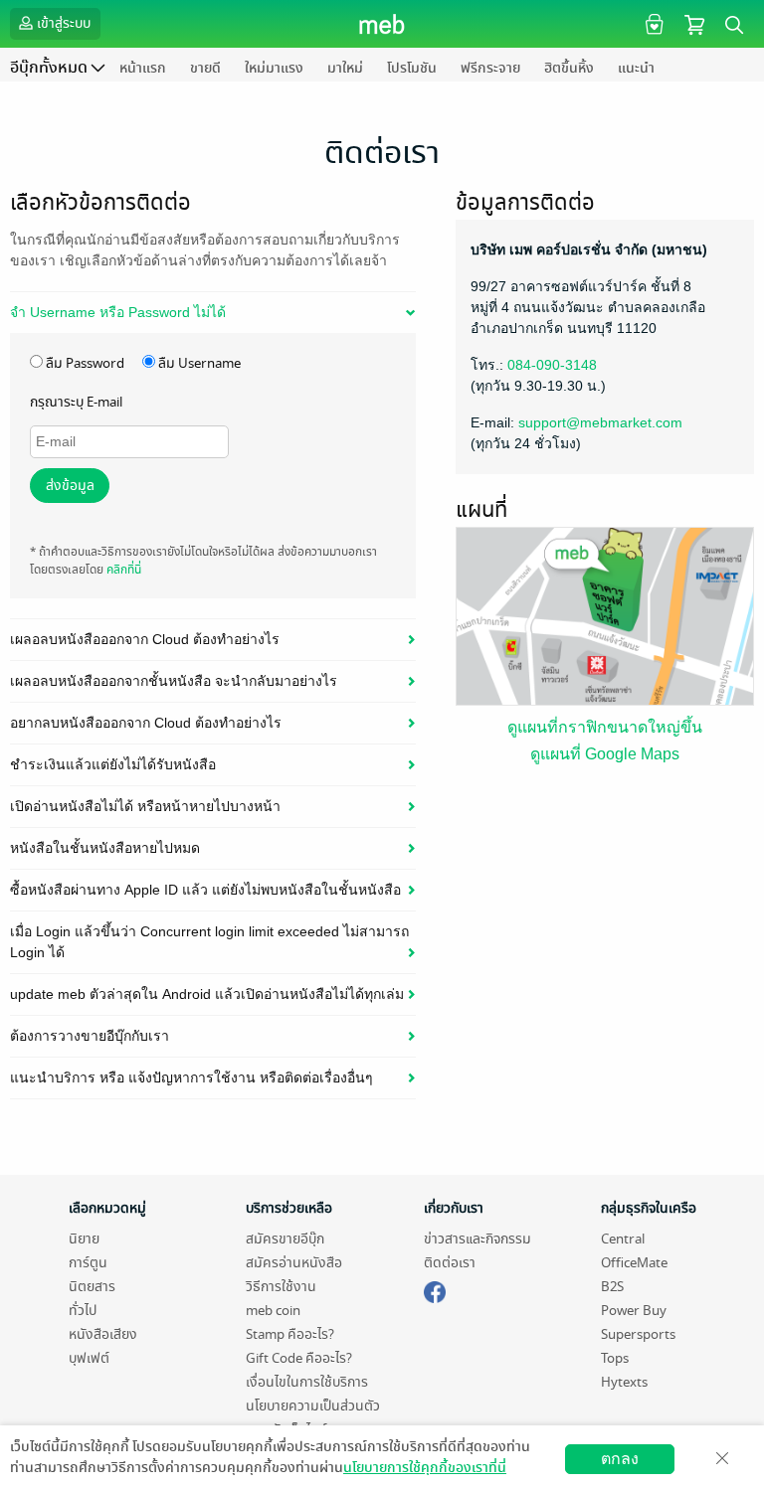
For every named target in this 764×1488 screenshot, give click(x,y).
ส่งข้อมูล (70, 485)
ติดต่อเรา (450, 1262)
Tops (615, 1358)
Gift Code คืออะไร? (299, 1358)
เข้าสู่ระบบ (64, 23)
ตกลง (620, 1458)
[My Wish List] (652, 23)
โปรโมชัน (412, 68)
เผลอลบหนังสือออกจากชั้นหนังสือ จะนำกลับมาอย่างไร (173, 681)
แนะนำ (636, 68)
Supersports (638, 1334)
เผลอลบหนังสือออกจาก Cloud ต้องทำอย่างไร (145, 639)
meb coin (273, 1310)
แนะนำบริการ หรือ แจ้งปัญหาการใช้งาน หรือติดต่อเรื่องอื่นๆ (191, 1077)
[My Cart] (694, 23)
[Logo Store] (382, 24)
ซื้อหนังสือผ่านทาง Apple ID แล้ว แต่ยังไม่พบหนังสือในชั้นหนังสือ (205, 890)
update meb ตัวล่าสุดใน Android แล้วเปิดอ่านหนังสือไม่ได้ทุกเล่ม (207, 994)
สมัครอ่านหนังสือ (294, 1262)
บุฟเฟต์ (89, 1358)
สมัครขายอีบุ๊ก (285, 1239)
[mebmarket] (435, 1289)
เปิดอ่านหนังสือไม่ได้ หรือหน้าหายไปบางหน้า (145, 806)
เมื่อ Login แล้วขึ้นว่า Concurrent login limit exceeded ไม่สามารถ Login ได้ (209, 941)
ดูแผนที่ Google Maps (604, 753)
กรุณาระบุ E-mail (76, 402)
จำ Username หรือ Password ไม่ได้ (118, 312)
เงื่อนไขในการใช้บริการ (307, 1382)
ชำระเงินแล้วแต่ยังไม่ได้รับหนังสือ (113, 764)
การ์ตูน (88, 1262)
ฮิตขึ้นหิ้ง (569, 68)
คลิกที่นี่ (123, 570)
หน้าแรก (142, 68)
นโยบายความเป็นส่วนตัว (313, 1406)
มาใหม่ (345, 68)
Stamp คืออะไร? (290, 1334)
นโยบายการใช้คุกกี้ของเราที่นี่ (424, 1467)
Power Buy (634, 1310)
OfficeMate (634, 1262)
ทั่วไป (82, 1310)
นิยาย (84, 1239)
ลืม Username (198, 363)
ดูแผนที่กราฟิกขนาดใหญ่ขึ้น (604, 727)
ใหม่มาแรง (274, 68)
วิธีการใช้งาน (281, 1286)
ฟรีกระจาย (490, 68)
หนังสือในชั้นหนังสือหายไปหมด (105, 848)
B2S (612, 1286)
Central (623, 1239)
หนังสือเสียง (103, 1334)
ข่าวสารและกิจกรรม (477, 1239)
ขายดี (205, 68)
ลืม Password (83, 363)
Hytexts (624, 1382)
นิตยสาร (92, 1286)
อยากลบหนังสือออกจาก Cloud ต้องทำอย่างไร (146, 723)
